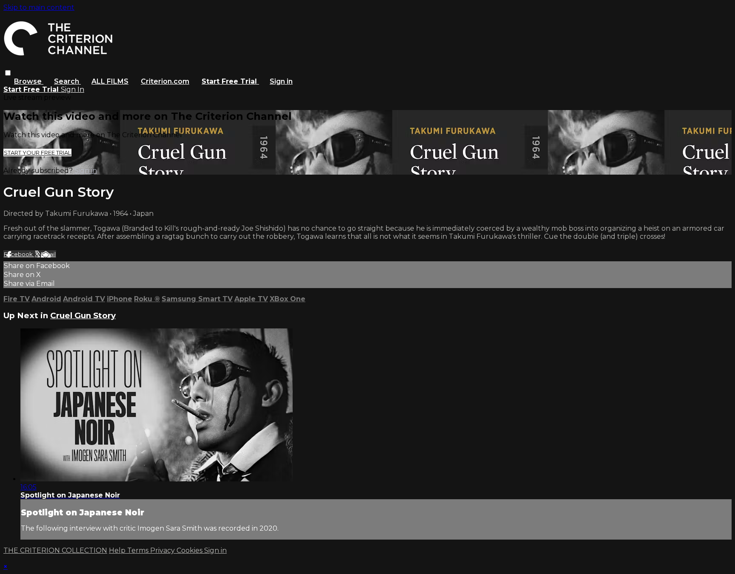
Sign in (281, 81)
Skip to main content (38, 7)
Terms (138, 550)
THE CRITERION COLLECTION (55, 550)
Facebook (19, 254)
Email (48, 254)
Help (118, 550)
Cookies (190, 550)
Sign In (72, 89)
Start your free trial (37, 152)
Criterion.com (165, 81)
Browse (28, 81)
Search (67, 81)
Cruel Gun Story (83, 315)
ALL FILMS (109, 81)
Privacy (163, 550)
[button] (8, 73)
